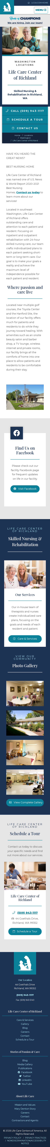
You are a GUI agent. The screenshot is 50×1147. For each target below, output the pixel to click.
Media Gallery (25, 1064)
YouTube (26, 1084)
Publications (25, 1068)
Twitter (26, 1076)
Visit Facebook (27, 488)
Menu (41, 10)
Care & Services (27, 638)
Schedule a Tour (27, 119)
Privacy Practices (35, 1138)
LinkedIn (26, 1080)
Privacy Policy (12, 1138)
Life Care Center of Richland (25, 140)
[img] (7, 111)
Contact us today (28, 192)
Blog (25, 1028)
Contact (25, 1036)
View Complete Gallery (27, 802)
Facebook (26, 1072)
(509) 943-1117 (27, 912)
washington (25, 138)
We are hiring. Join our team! (25, 23)
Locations (28, 135)
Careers (25, 1032)
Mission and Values (25, 1104)
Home (17, 135)
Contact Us (27, 128)
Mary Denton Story (25, 1108)
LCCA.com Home (39, 3)
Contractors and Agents (25, 1120)
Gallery (25, 1024)
